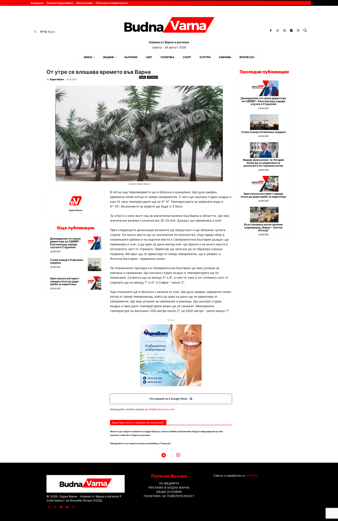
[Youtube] (67, 507)
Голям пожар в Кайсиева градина (66, 261)
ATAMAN (252, 475)
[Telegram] (291, 30)
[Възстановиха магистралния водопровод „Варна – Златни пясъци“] (264, 214)
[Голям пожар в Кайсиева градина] (94, 264)
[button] (305, 30)
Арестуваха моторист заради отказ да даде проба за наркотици (64, 281)
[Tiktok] (277, 30)
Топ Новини (152, 77)
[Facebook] (270, 30)
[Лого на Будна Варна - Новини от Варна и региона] (168, 26)
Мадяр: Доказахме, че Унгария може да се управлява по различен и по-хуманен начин (263, 162)
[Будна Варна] (75, 201)
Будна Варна (57, 79)
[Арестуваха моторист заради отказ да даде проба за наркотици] (94, 283)
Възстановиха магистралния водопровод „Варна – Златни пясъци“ (263, 227)
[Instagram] (284, 30)
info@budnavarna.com (161, 409)
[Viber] (298, 30)
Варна (142, 77)
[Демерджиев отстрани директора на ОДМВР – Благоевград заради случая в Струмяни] (94, 243)
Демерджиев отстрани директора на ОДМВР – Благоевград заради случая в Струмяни (65, 243)
